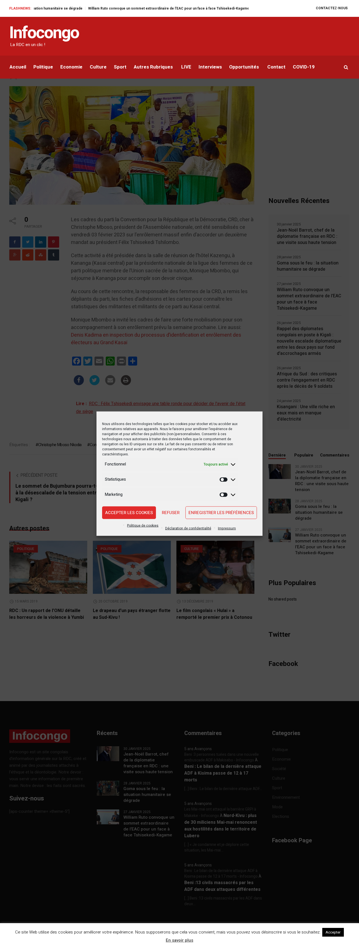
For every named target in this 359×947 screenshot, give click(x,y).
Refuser (171, 513)
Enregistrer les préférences (221, 513)
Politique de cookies (142, 525)
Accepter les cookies (129, 513)
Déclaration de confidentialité (188, 528)
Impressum (227, 528)
